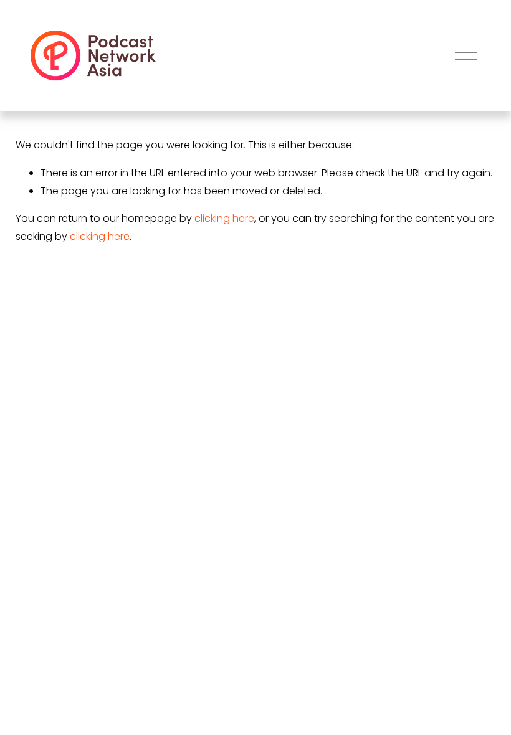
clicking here (224, 218)
